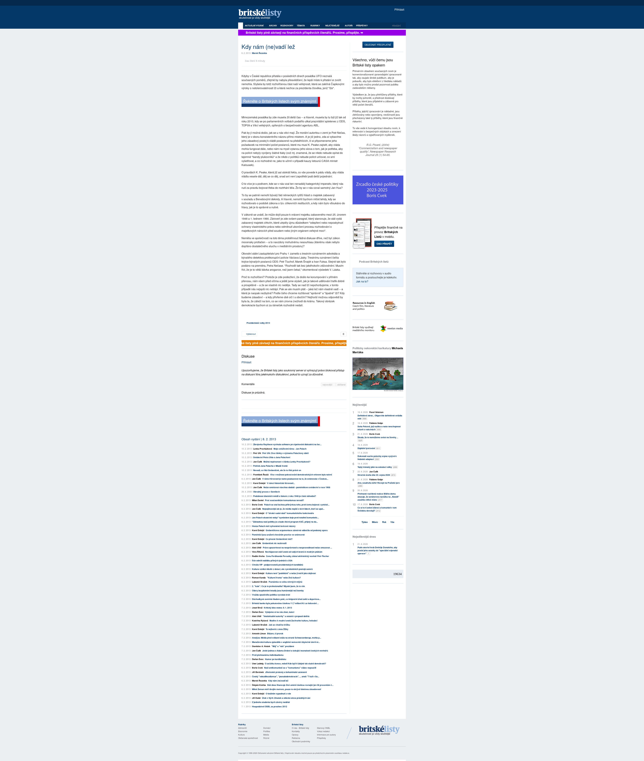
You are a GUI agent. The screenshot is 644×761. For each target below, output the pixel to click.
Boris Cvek (257, 504)
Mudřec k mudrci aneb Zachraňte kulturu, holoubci (293, 620)
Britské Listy (379, 731)
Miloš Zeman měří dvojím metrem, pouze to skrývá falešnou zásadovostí (286, 689)
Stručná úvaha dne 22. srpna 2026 (376, 474)
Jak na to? (362, 281)
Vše (392, 522)
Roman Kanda (259, 577)
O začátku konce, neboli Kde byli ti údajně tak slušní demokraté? (295, 663)
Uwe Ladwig (257, 663)
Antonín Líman (259, 633)
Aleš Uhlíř (256, 547)
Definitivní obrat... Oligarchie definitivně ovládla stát (380, 417)
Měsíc (375, 522)
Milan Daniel (258, 500)
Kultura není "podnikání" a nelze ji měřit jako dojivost (291, 573)
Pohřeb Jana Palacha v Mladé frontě (270, 465)
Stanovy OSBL (323, 727)
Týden (365, 522)
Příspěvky (362, 25)
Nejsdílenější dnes (364, 536)
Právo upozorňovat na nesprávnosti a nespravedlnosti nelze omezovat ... (297, 547)
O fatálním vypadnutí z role (278, 693)
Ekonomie (242, 731)
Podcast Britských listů (373, 261)
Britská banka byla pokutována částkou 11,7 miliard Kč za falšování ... (285, 603)
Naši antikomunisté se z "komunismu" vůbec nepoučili (290, 667)
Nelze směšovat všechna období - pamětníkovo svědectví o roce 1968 (296, 487)
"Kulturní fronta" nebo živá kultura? (284, 577)
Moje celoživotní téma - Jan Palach (290, 448)
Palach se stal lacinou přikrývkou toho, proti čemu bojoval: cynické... (296, 504)
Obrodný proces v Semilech (266, 491)
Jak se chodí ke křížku (279, 624)
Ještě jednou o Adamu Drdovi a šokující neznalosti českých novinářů (295, 650)
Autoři (349, 25)
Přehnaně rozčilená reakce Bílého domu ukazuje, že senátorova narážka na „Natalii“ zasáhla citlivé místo (378, 496)
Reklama (296, 738)
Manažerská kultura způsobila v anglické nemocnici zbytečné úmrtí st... (286, 642)
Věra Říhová (258, 551)
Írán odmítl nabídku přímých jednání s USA (272, 560)
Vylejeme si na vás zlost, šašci (279, 611)
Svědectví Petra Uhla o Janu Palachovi (271, 457)
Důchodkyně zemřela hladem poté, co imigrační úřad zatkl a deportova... (286, 599)
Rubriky (315, 25)
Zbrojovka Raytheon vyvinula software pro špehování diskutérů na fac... (287, 444)
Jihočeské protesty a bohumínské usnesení (286, 672)
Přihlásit (399, 9)
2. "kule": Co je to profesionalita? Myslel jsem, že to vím (278, 586)
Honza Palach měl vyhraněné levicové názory (274, 526)
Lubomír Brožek (259, 581)
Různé (266, 738)
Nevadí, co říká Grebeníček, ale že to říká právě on (277, 470)
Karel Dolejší (259, 483)
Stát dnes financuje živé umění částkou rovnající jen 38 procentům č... (300, 684)
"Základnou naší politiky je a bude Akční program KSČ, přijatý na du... (285, 521)
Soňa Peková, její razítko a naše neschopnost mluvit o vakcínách (379, 428)
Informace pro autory (326, 734)
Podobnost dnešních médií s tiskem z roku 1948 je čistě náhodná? (284, 496)
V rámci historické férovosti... (281, 483)
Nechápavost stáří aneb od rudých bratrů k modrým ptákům (293, 551)
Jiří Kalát (256, 697)
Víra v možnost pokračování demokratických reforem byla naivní (301, 474)
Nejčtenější (360, 405)
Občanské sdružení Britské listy (271, 753)
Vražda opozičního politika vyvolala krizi (271, 594)
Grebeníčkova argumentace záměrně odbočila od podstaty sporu (297, 530)
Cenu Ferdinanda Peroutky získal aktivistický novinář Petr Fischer (297, 556)
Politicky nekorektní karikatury (378, 350)
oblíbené (341, 384)
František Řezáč (261, 474)
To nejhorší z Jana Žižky (277, 629)
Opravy (295, 734)
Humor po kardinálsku (275, 659)
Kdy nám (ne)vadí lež (278, 680)
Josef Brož (257, 607)
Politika (266, 731)
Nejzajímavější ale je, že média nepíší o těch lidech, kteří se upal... (293, 508)
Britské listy (261, 14)
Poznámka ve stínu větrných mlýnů (285, 581)
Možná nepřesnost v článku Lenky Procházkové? (286, 461)
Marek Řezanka (259, 53)
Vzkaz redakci (323, 731)
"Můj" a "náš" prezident (283, 646)
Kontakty (296, 731)
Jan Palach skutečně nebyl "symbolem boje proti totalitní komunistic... (285, 517)
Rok (384, 522)
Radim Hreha (258, 556)
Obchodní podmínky (301, 741)
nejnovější (328, 384)
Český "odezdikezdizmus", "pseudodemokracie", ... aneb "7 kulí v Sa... (285, 676)
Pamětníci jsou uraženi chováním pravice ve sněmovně (278, 534)
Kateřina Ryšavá (260, 620)
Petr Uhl (257, 453)
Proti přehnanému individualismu (267, 654)
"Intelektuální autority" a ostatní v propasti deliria (286, 616)
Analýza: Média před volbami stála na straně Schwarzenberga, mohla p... (286, 637)
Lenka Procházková (262, 448)
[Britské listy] (280, 102)
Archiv (273, 25)
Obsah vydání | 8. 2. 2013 (258, 439)
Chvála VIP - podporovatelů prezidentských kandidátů (277, 564)
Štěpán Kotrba (259, 684)
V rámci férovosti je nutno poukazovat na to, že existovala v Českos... (295, 478)
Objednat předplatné (378, 44)
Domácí (266, 727)
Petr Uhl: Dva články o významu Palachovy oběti (285, 453)
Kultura (241, 734)
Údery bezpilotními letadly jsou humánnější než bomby (278, 590)
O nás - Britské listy (300, 727)
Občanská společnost (248, 738)
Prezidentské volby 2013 (258, 322)
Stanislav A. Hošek (261, 646)
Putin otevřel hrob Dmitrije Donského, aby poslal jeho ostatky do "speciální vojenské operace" (378, 550)
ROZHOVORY (286, 25)
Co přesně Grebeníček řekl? (279, 539)
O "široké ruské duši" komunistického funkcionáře (290, 513)
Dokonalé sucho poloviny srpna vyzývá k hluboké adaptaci (377, 458)
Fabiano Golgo (376, 423)
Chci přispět (384, 243)
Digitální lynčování (369, 448)
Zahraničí (242, 727)
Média (266, 734)
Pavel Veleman (376, 412)
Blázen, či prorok (275, 633)
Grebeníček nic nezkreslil (274, 543)
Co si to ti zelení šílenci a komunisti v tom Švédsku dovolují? (377, 509)
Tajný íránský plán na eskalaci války (377, 467)
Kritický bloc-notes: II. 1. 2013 (278, 607)
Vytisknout (251, 333)
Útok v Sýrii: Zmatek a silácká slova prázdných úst (286, 697)
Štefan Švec (258, 611)
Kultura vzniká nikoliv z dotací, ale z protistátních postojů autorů (282, 569)
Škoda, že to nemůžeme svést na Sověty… (378, 439)
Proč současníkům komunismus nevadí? (284, 500)
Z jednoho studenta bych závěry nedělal (271, 702)
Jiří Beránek (258, 672)
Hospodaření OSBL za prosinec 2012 (269, 706)
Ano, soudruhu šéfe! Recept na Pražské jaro (379, 484)
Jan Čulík (257, 461)
